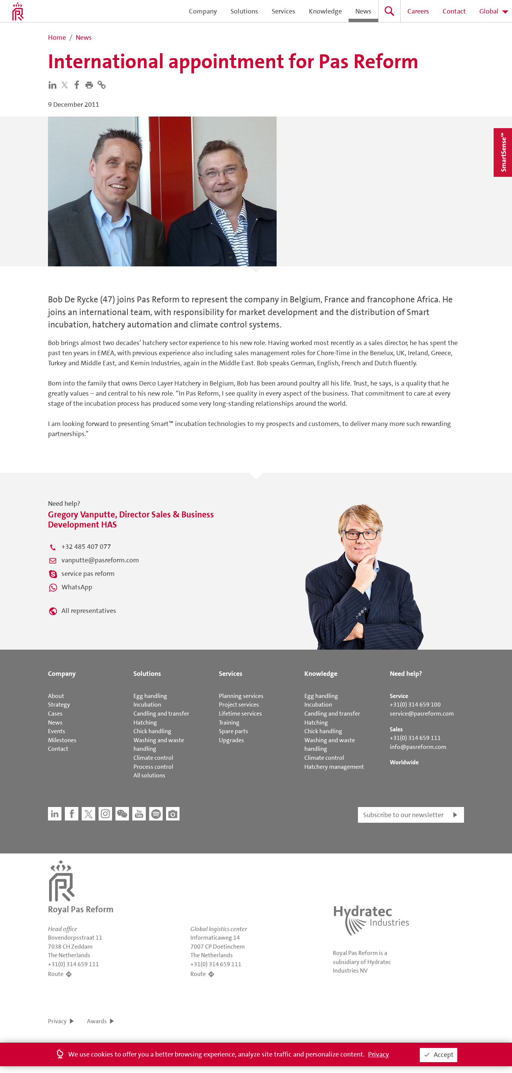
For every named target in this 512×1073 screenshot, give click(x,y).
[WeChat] (122, 813)
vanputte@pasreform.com (100, 560)
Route (55, 974)
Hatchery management (334, 767)
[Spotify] (156, 813)
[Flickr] (173, 813)
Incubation (147, 704)
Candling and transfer (161, 713)
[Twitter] (66, 85)
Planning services (241, 696)
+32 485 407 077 (86, 546)
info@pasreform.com (418, 747)
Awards (97, 1021)
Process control (153, 767)
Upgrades (231, 740)
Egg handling (150, 696)
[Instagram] (105, 813)
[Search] (389, 11)
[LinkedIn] (54, 84)
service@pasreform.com (422, 713)
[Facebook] (78, 84)
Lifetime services (240, 713)
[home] (18, 11)
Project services (239, 704)
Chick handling (152, 731)
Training (229, 722)
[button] (91, 84)
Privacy (57, 1021)
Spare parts (233, 731)
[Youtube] (139, 813)
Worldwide (404, 762)
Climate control (153, 758)
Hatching (145, 722)
